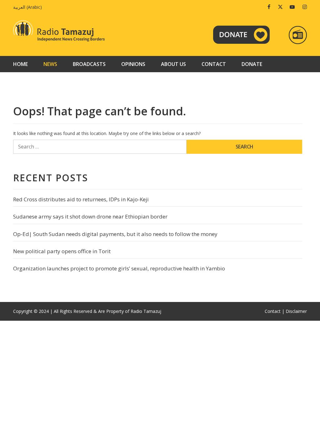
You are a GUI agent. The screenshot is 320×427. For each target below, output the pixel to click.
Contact (214, 64)
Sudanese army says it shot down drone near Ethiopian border (90, 216)
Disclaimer (296, 311)
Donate (252, 64)
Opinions (133, 64)
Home (20, 64)
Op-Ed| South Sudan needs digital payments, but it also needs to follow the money (115, 234)
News (50, 64)
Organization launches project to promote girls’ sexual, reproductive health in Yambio (119, 268)
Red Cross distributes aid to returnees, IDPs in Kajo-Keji (81, 199)
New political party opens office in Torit (62, 251)
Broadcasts (89, 64)
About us (173, 64)
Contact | (274, 311)
